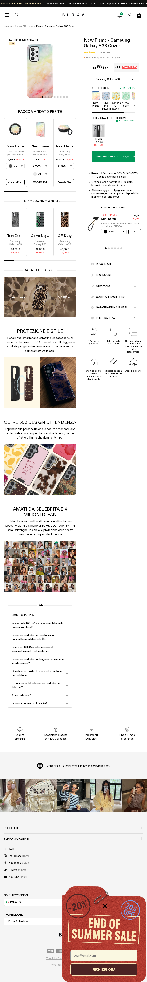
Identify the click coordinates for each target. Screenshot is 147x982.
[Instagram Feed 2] (106, 795)
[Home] (74, 15)
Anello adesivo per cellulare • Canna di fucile (15, 154)
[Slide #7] (64, 97)
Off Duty (65, 236)
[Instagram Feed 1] (73, 795)
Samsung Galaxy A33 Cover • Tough (15, 243)
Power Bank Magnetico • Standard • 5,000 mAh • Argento (40, 154)
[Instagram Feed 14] (41, 795)
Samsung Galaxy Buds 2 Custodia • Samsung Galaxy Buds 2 (65, 154)
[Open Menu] (7, 15)
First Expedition (19, 236)
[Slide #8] (67, 97)
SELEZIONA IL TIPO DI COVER (110, 118)
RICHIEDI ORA (104, 969)
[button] (97, 52)
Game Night (40, 236)
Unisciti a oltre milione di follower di (78, 765)
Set (126, 67)
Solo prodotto (101, 67)
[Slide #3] (51, 97)
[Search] (17, 15)
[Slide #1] (45, 97)
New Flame (15, 146)
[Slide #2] (48, 97)
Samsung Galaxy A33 (15, 26)
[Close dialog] (105, 906)
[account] (130, 15)
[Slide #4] (55, 97)
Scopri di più (127, 121)
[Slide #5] (58, 97)
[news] (120, 15)
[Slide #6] (61, 97)
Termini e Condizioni (58, 958)
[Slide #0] (42, 97)
